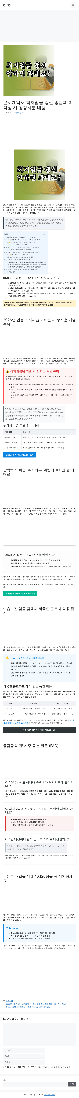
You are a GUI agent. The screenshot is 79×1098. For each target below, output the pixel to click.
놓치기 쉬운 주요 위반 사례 (18, 244)
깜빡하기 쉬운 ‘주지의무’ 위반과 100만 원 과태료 (23, 247)
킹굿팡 (7, 5)
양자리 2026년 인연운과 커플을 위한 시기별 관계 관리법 (28, 1007)
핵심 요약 (12, 272)
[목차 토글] (43, 234)
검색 (5, 1080)
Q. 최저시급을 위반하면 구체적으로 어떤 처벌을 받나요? (28, 264)
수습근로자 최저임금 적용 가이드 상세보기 (39, 730)
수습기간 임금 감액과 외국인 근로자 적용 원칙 (22, 252)
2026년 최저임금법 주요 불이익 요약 (21, 249)
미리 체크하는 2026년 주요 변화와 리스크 (23, 237)
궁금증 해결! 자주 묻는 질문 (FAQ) (18, 260)
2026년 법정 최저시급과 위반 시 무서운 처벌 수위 (23, 240)
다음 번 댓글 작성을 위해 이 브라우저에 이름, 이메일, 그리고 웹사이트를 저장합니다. (38, 1067)
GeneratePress (49, 1095)
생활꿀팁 (9, 1001)
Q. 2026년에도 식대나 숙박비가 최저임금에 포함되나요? (27, 262)
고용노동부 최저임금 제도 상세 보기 (19, 455)
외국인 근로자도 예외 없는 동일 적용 (21, 257)
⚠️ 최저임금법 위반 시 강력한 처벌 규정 (22, 242)
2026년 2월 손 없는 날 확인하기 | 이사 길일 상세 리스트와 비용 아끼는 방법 (36, 1004)
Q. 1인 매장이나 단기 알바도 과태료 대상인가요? (25, 267)
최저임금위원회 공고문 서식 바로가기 (20, 594)
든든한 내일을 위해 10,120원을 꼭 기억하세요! (22, 269)
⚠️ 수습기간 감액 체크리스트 (18, 254)
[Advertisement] (39, 26)
